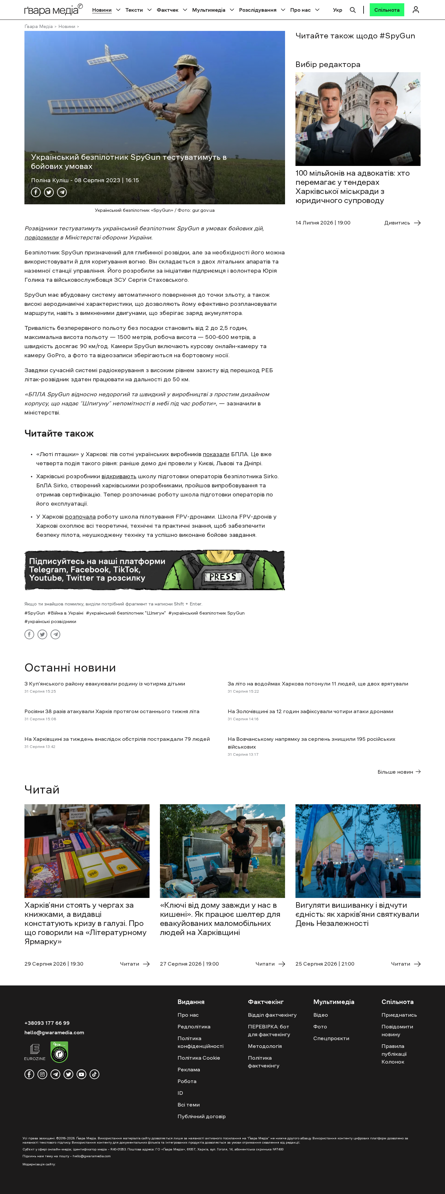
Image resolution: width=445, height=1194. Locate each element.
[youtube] (81, 1074)
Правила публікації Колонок (394, 1053)
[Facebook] (36, 192)
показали (216, 454)
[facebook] (29, 1074)
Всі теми (189, 1104)
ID (180, 1092)
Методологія (265, 1046)
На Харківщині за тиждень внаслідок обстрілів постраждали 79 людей (117, 738)
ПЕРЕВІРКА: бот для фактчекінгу (269, 1030)
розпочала (80, 517)
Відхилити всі (313, 1184)
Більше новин (395, 771)
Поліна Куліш (50, 180)
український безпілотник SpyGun (208, 613)
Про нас (300, 9)
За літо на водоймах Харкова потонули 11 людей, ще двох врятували (318, 683)
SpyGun (36, 613)
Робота (187, 1081)
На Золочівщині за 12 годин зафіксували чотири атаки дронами (310, 711)
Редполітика (194, 1026)
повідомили (41, 237)
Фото (320, 1026)
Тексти (134, 9)
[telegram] (55, 1074)
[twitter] (68, 1074)
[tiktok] (94, 1074)
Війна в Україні (67, 613)
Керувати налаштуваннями (381, 1184)
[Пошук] (353, 9)
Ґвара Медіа (38, 26)
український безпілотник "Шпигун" (127, 613)
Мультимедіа (208, 9)
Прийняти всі (261, 1184)
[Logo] (53, 10)
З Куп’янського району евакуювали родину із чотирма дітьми (104, 683)
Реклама (189, 1069)
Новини (102, 9)
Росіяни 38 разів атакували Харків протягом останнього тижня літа (111, 711)
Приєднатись (399, 1014)
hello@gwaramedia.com (54, 1032)
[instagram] (42, 1074)
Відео (320, 1014)
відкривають (119, 476)
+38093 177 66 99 (47, 1022)
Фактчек (168, 9)
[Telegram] (62, 192)
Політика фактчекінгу (264, 1061)
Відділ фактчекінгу (272, 1014)
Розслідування (258, 9)
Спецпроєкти (331, 1038)
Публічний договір (202, 1116)
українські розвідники (52, 621)
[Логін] (416, 10)
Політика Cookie (199, 1057)
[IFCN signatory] (59, 1053)
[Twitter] (49, 192)
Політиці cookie (162, 1187)
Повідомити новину (397, 1030)
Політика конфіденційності (200, 1042)
